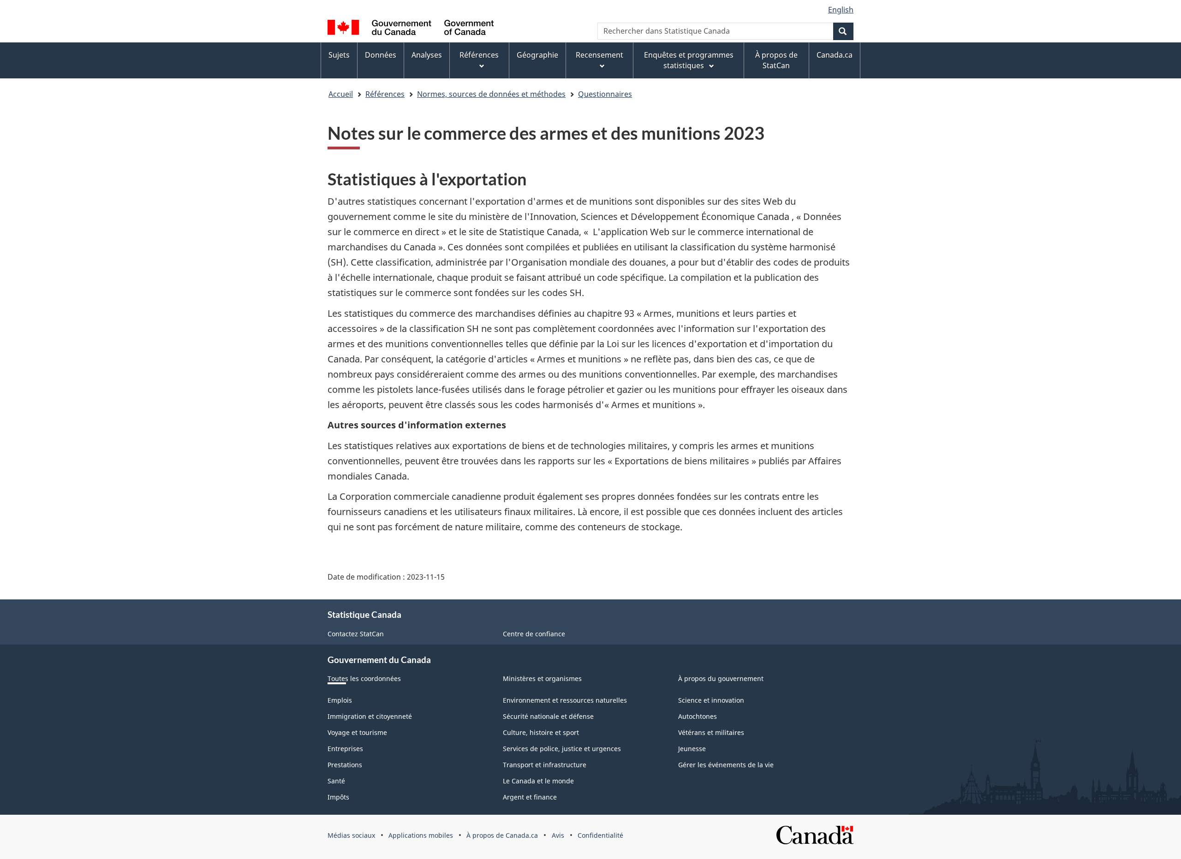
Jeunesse (692, 748)
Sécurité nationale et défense (548, 716)
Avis (558, 835)
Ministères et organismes (542, 678)
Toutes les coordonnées (364, 678)
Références (385, 94)
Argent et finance (530, 797)
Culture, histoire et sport (541, 732)
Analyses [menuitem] (427, 55)
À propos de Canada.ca (502, 835)
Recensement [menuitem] (599, 55)
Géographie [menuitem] (537, 55)
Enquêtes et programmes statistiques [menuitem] (689, 60)
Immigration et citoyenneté (370, 716)
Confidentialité (600, 835)
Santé (336, 780)
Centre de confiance (534, 633)
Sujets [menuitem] (339, 55)
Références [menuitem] (479, 55)
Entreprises (345, 748)
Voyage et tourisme (357, 732)
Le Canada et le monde (538, 780)
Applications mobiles (420, 835)
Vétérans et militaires (711, 732)
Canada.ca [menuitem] (835, 55)
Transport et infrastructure (544, 764)
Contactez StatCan (356, 633)
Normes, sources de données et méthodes (491, 94)
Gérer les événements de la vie (726, 764)
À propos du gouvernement (720, 678)
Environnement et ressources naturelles (565, 700)
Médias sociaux (351, 835)
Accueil (340, 94)
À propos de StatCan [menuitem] (776, 60)
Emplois (340, 700)
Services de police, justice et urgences (562, 748)
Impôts (338, 797)
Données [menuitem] (380, 55)
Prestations (345, 764)
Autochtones (697, 716)
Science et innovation (711, 700)
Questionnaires (605, 94)
